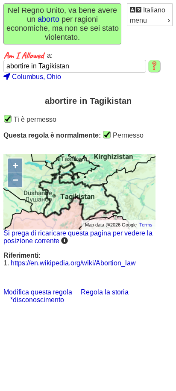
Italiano (153, 10)
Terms (146, 224)
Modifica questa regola (37, 292)
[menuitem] (149, 9)
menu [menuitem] (138, 20)
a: (50, 55)
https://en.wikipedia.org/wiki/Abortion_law (73, 263)
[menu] (150, 14)
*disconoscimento (37, 299)
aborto (48, 19)
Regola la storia (105, 292)
